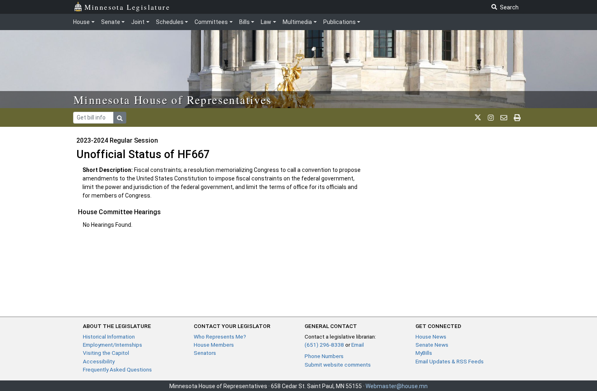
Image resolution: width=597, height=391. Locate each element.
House (81, 22)
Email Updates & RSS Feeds (449, 361)
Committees (211, 22)
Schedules (170, 22)
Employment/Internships (112, 344)
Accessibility (99, 361)
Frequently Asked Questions (117, 369)
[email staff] (503, 117)
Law (266, 22)
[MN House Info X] (478, 117)
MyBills (423, 353)
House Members (214, 344)
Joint (138, 22)
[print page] (517, 117)
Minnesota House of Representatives (173, 99)
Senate (110, 22)
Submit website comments (338, 364)
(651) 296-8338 (324, 344)
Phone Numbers (324, 356)
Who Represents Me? (220, 336)
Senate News (431, 344)
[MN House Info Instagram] (491, 117)
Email (357, 344)
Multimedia (297, 22)
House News (430, 336)
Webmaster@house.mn (397, 386)
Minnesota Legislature (127, 7)
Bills (244, 22)
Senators (205, 353)
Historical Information (109, 336)
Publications (339, 22)
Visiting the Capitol (106, 353)
